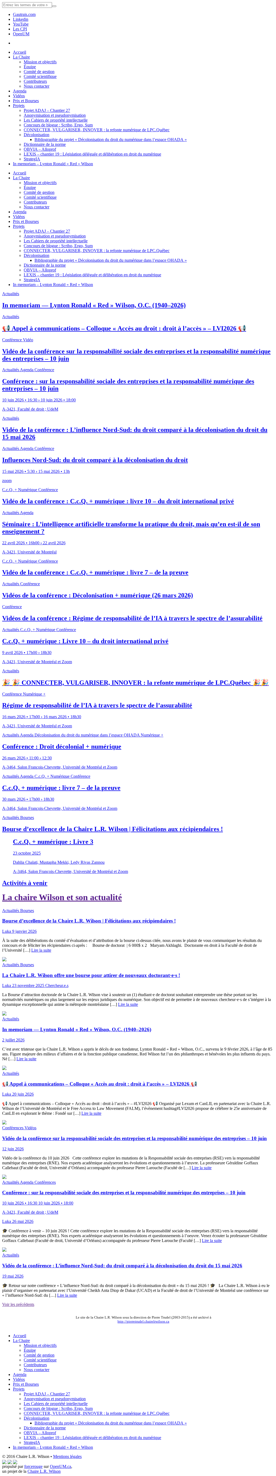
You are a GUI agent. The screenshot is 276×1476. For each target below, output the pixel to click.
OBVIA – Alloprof (40, 149)
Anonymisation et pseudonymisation (55, 115)
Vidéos (19, 96)
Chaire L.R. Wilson (44, 1471)
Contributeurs (35, 81)
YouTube (21, 24)
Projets (19, 105)
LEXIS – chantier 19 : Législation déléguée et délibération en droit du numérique (92, 154)
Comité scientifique (40, 76)
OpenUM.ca (60, 1466)
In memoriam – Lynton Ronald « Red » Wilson (53, 163)
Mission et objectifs (40, 62)
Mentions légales (67, 1456)
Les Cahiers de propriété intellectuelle (56, 120)
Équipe (30, 66)
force (33, 1466)
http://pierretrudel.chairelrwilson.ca (143, 1321)
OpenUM (21, 34)
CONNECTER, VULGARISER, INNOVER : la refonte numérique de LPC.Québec (97, 130)
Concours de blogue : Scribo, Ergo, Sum (58, 125)
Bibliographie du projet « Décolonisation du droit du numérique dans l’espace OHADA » (110, 139)
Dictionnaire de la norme (45, 144)
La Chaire (21, 57)
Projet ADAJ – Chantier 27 (47, 110)
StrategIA (32, 159)
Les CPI (20, 29)
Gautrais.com (24, 14)
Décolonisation (36, 134)
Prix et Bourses (26, 100)
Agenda (19, 91)
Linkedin (20, 19)
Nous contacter (36, 86)
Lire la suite (41, 950)
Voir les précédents (18, 1304)
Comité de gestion (39, 71)
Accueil (19, 52)
